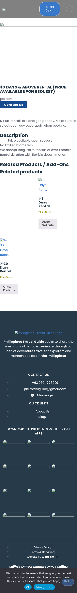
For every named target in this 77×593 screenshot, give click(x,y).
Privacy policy (44, 587)
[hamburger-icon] (31, 6)
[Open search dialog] (69, 9)
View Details (48, 223)
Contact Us (13, 104)
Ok (28, 587)
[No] (68, 582)
